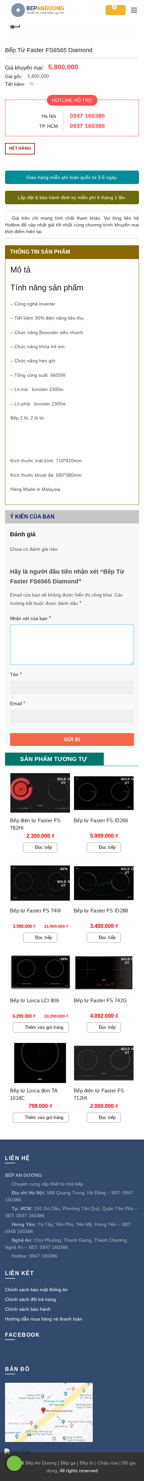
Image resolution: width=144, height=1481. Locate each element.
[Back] (15, 26)
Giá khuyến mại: (24, 68)
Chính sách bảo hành (28, 1309)
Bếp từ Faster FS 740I (35, 910)
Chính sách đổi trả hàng (30, 1299)
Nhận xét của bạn (30, 618)
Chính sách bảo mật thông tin (36, 1289)
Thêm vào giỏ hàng (44, 1027)
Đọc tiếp (43, 847)
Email (17, 703)
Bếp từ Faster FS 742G (100, 1000)
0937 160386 (87, 125)
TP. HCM (48, 126)
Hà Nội (49, 116)
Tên (16, 674)
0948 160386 (19, 1231)
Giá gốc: (14, 76)
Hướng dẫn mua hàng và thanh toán (43, 1319)
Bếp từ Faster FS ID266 (101, 820)
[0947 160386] (14, 1463)
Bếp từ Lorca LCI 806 (34, 1000)
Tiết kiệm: (15, 84)
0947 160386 (87, 115)
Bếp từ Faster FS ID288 (101, 910)
